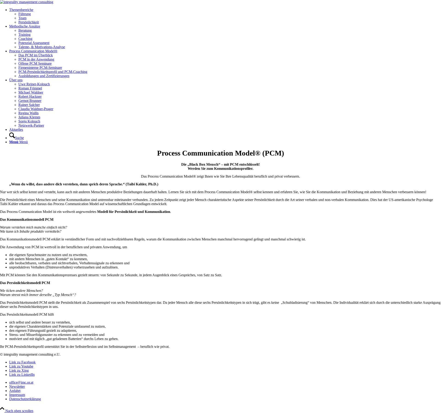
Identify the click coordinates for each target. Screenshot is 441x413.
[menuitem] (225, 16)
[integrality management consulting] (26, 2)
